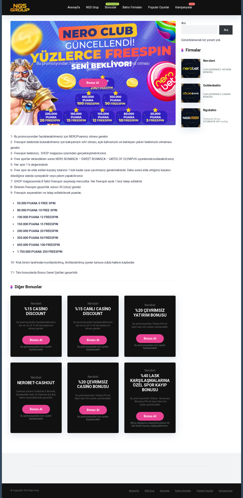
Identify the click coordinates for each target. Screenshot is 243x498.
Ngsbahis (209, 110)
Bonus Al (92, 83)
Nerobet (36, 303)
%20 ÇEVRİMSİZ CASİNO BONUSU (93, 384)
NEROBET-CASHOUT (36, 382)
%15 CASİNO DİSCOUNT (36, 311)
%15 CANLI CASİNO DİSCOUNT (93, 311)
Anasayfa (74, 7)
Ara (183, 23)
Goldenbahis (212, 85)
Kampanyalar (183, 7)
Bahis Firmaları (132, 7)
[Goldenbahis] (190, 101)
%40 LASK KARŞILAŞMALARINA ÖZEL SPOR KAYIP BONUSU (150, 382)
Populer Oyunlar (158, 7)
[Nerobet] (190, 77)
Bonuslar (110, 7)
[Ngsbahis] (190, 126)
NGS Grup (92, 7)
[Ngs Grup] (19, 6)
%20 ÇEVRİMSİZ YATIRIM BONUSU (149, 312)
